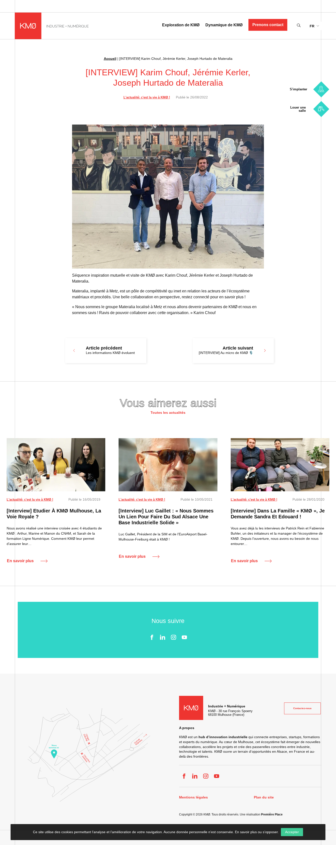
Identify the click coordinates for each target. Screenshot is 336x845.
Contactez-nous (302, 708)
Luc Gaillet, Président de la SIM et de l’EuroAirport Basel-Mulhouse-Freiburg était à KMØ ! (163, 536)
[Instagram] (173, 637)
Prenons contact (267, 25)
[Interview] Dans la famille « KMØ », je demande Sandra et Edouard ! (278, 513)
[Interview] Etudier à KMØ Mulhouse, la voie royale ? (54, 513)
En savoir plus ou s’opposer (256, 832)
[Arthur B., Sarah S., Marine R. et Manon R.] (56, 464)
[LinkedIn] (163, 637)
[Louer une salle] (321, 109)
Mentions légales (193, 797)
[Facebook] (152, 637)
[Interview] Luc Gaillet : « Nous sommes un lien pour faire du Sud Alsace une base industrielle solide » (166, 516)
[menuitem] (314, 26)
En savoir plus (20, 561)
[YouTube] (184, 637)
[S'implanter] (321, 89)
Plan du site (264, 797)
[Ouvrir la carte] (89, 755)
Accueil (110, 59)
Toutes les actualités (168, 413)
